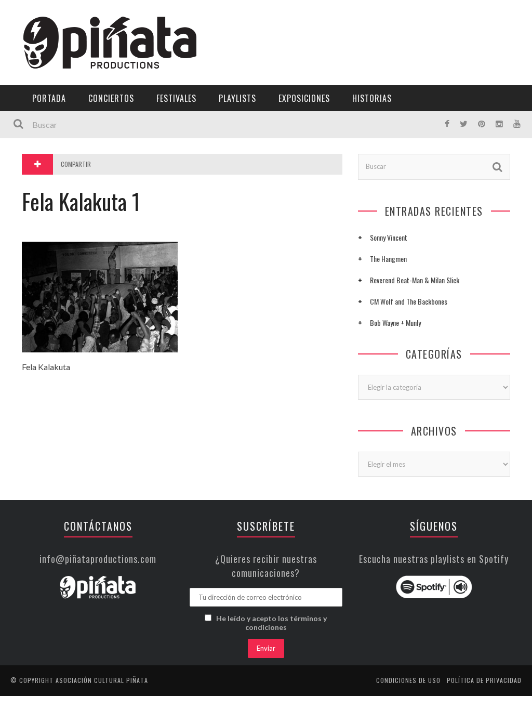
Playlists (32, 132)
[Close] (15, 15)
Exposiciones (39, 154)
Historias (33, 175)
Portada (30, 68)
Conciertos (111, 98)
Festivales (34, 111)
